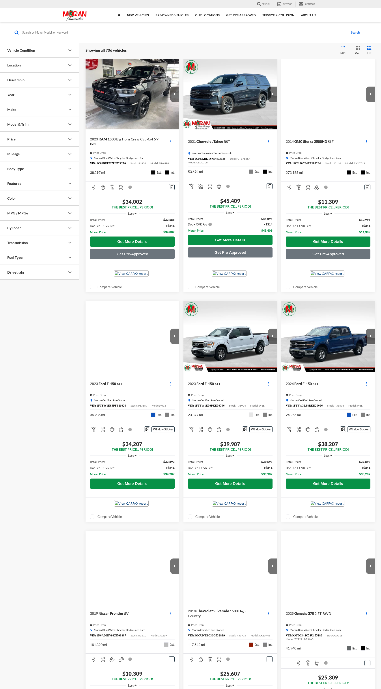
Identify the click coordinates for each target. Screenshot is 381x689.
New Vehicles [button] (138, 15)
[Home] (119, 15)
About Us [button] (308, 15)
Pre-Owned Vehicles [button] (172, 15)
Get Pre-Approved (241, 15)
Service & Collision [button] (278, 15)
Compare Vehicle (109, 287)
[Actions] (171, 142)
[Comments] (172, 187)
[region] (132, 226)
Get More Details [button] (132, 241)
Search (355, 32)
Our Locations (207, 15)
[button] (174, 94)
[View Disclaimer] (130, 187)
